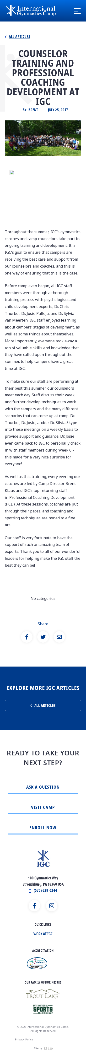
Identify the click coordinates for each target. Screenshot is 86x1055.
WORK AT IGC (43, 934)
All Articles (19, 37)
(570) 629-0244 (45, 891)
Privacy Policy (24, 1039)
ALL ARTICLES (45, 706)
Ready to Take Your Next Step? (43, 758)
